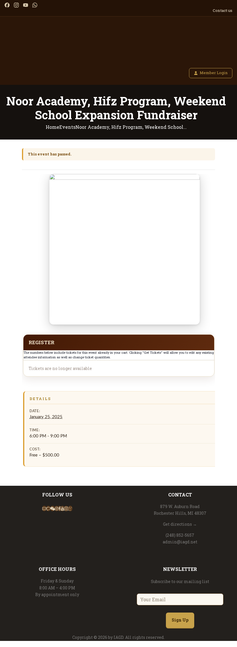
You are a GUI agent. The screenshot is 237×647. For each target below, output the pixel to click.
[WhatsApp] (34, 5)
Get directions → (180, 524)
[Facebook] (7, 5)
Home (52, 127)
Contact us (222, 10)
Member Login (214, 72)
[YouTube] (25, 5)
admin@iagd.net (180, 542)
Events (67, 127)
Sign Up (180, 620)
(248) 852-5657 (180, 535)
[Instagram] (16, 5)
